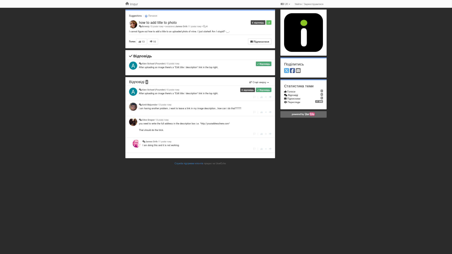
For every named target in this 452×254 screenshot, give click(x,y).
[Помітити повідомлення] (254, 97)
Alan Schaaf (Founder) (154, 63)
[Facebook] (292, 71)
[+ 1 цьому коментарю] (261, 97)
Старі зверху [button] (259, 82)
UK (286, 4)
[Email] (298, 71)
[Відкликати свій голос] (266, 97)
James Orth (181, 26)
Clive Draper (148, 119)
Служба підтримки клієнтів (189, 163)
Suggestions (135, 15)
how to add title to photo (158, 22)
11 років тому (164, 141)
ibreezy (146, 26)
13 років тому (164, 104)
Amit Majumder (150, 104)
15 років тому (172, 63)
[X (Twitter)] (286, 71)
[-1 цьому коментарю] (270, 97)
